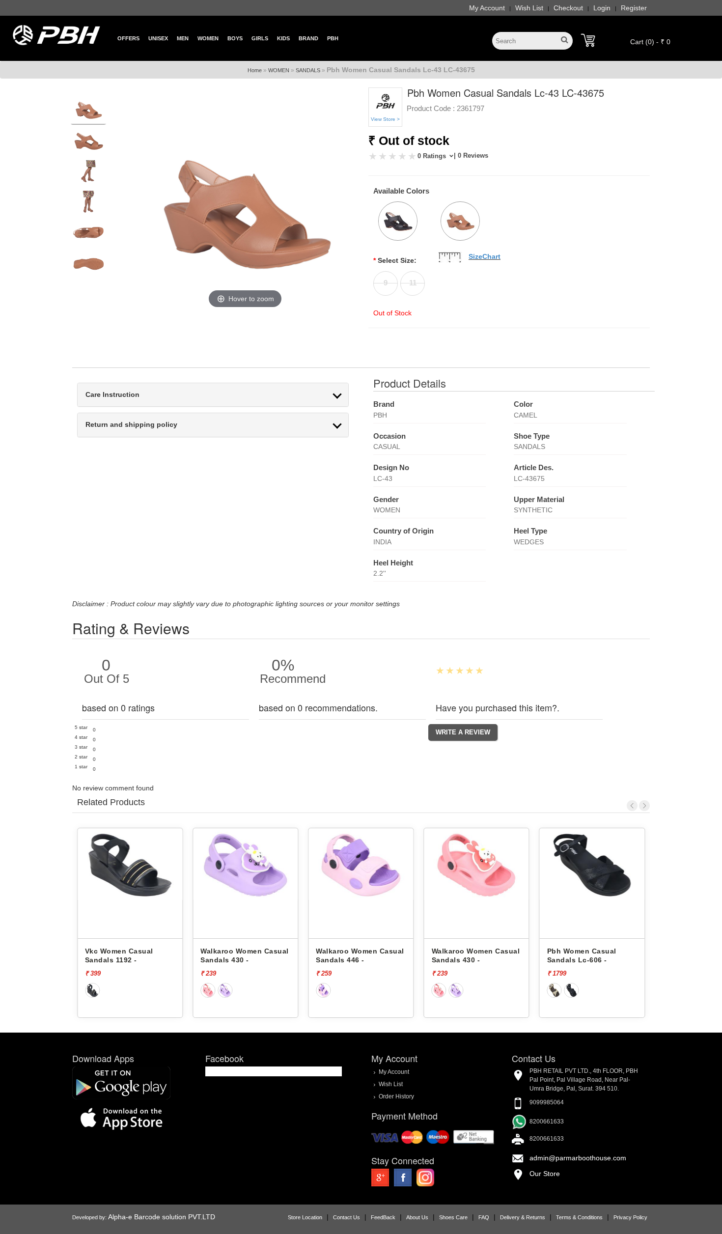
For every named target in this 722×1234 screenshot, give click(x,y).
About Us (417, 1217)
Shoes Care (453, 1217)
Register (634, 8)
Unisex (158, 38)
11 (413, 283)
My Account (487, 8)
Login (602, 8)
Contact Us (346, 1217)
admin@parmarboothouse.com (577, 1158)
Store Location (305, 1217)
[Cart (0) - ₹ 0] (588, 40)
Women (208, 38)
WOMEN (278, 70)
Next (644, 805)
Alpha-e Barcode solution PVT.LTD (161, 1217)
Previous (632, 805)
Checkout (568, 8)
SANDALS (308, 70)
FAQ (483, 1217)
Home (255, 70)
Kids (283, 38)
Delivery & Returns (522, 1217)
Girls (259, 38)
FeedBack (383, 1217)
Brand (308, 38)
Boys (235, 38)
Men (183, 38)
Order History (396, 1096)
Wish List (529, 8)
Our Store (544, 1174)
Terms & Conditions (579, 1217)
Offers (128, 38)
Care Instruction (112, 394)
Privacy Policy (630, 1217)
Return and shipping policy (131, 424)
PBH (332, 38)
